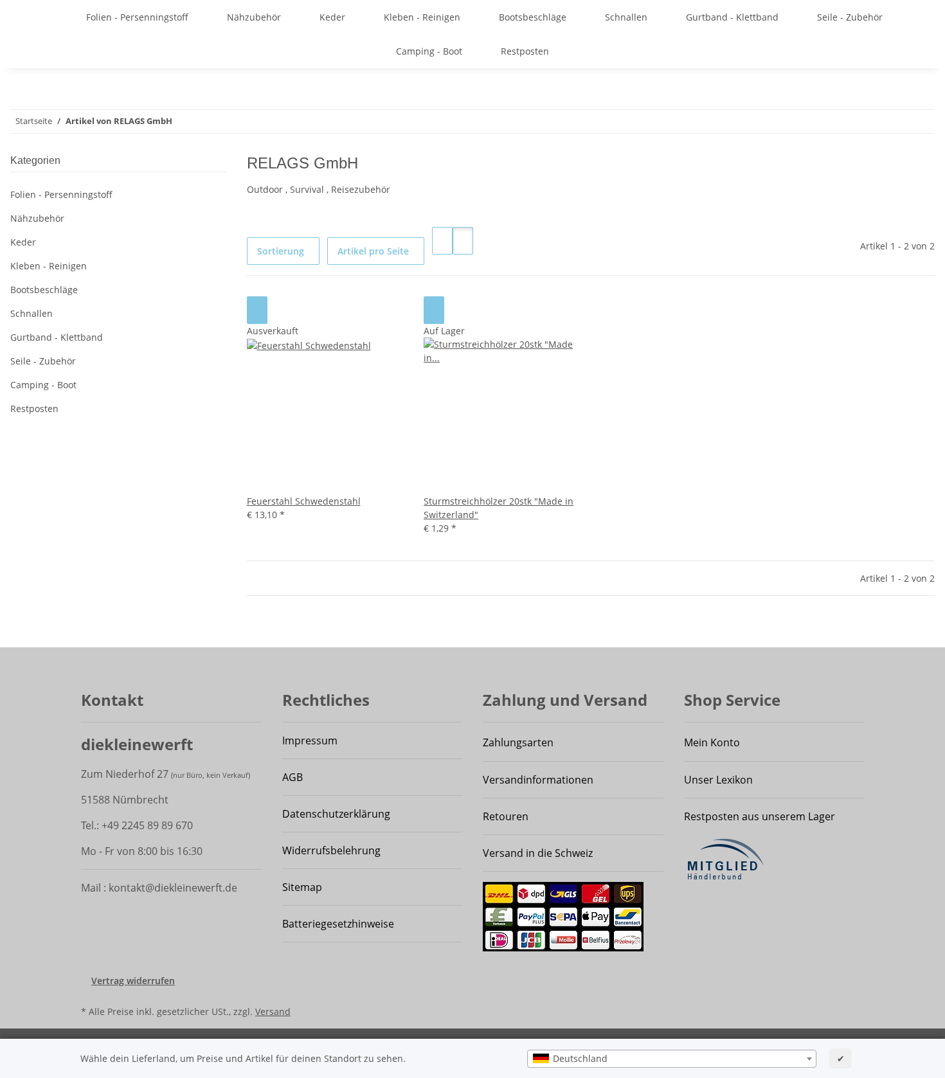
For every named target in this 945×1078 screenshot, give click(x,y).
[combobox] (671, 1059)
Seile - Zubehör (43, 361)
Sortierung (280, 251)
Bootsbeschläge (44, 289)
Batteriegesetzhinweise (338, 924)
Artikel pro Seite (373, 251)
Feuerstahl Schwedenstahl (304, 501)
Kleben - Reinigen (48, 266)
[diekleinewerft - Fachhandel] (55, 17)
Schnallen (31, 313)
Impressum (310, 740)
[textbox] (672, 1058)
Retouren (505, 816)
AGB (292, 777)
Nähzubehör (37, 218)
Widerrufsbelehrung (331, 850)
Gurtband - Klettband (56, 337)
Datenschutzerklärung (336, 814)
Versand (273, 1011)
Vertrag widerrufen (133, 981)
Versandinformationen (538, 780)
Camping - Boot (43, 385)
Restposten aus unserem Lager (759, 816)
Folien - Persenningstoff (61, 194)
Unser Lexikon (718, 780)
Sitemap (302, 887)
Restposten (34, 408)
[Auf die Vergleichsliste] (257, 310)
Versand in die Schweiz (538, 853)
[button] (442, 241)
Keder (23, 242)
